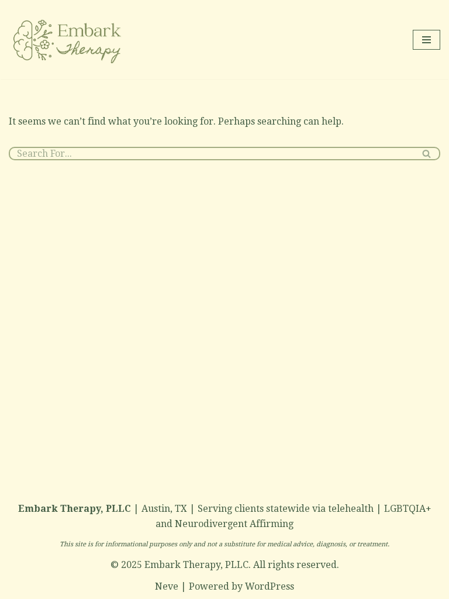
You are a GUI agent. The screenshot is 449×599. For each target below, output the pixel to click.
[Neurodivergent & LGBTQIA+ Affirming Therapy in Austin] (68, 39)
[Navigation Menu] (426, 40)
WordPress (269, 586)
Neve (166, 586)
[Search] (427, 153)
